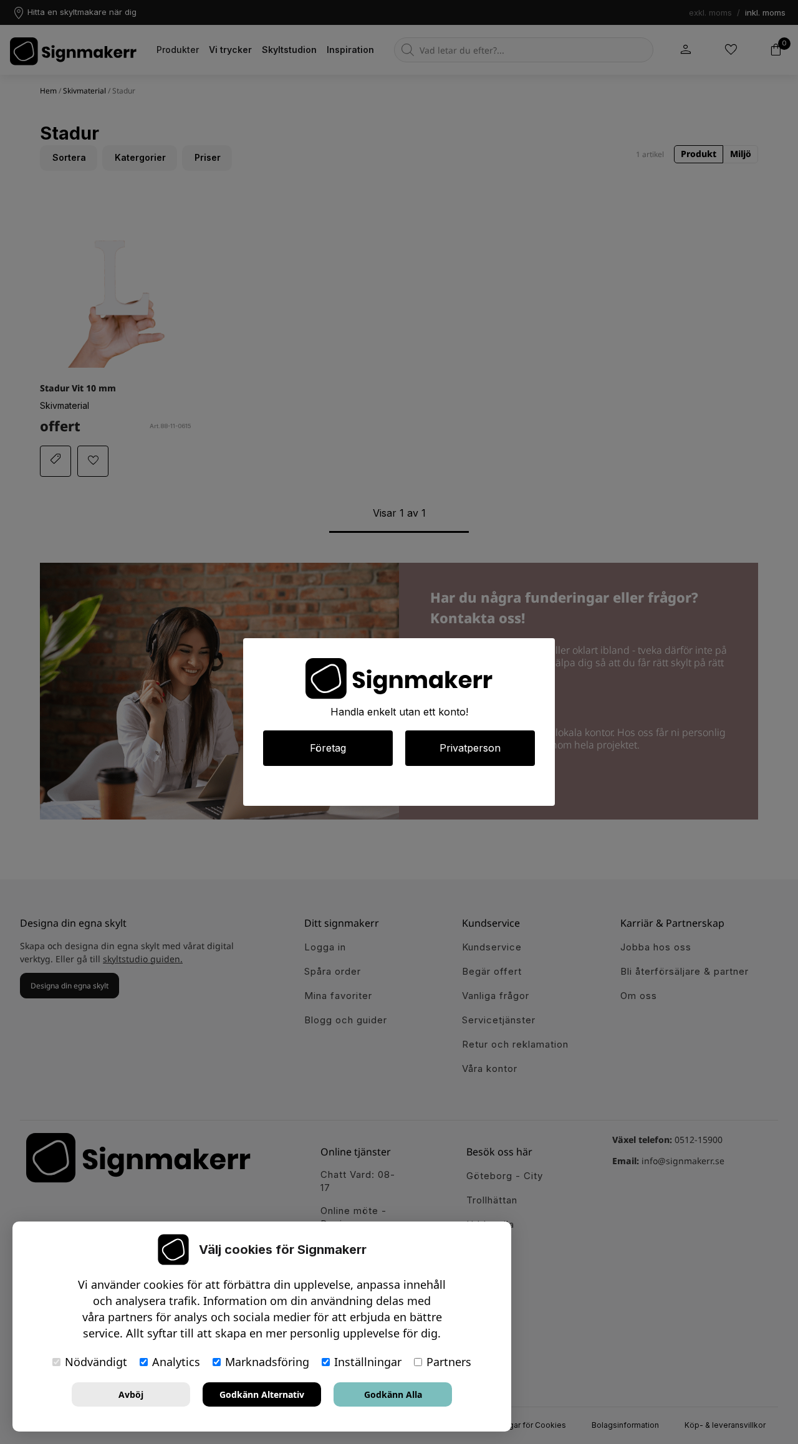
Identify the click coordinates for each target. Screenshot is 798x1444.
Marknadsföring (267, 1361)
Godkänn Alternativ (261, 1394)
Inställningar (367, 1361)
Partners (448, 1361)
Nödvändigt (96, 1361)
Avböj (130, 1394)
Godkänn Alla (393, 1394)
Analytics (176, 1361)
